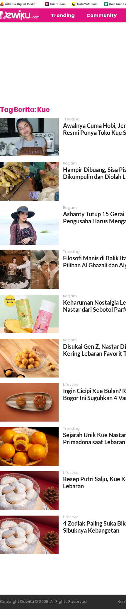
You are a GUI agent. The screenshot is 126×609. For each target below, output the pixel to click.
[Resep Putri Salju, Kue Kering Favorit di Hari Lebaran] (29, 490)
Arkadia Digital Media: (20, 4)
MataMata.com (87, 4)
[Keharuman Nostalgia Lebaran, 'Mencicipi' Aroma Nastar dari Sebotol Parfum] (29, 314)
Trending (63, 15)
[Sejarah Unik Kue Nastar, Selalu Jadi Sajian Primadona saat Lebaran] (29, 446)
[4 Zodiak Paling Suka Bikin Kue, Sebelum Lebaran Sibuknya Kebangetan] (29, 535)
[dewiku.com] (21, 15)
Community (101, 15)
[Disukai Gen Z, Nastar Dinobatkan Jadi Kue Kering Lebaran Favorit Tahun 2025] (29, 358)
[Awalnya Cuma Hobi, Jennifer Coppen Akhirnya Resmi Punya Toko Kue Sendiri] (29, 137)
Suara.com (58, 4)
